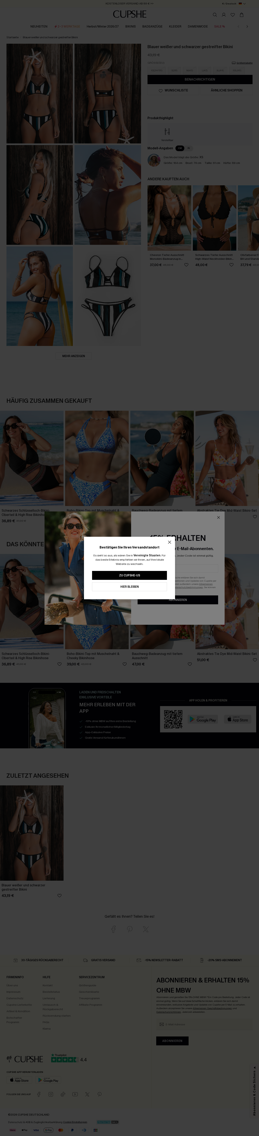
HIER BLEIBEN (129, 587)
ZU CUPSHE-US (129, 575)
